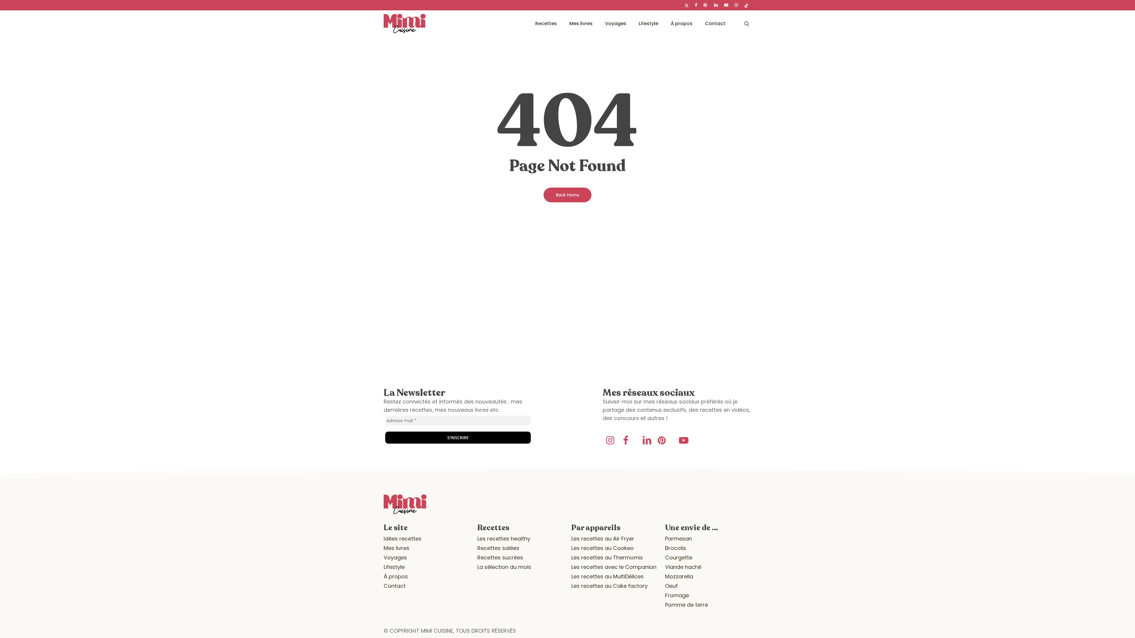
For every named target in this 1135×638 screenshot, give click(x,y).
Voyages (395, 557)
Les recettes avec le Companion (613, 567)
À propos (396, 576)
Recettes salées (498, 548)
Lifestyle (394, 567)
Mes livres (396, 548)
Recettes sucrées (500, 557)
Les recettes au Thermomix (607, 557)
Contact (395, 586)
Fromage (677, 595)
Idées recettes (402, 538)
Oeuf (671, 586)
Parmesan (678, 538)
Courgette (678, 557)
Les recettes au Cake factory (609, 586)
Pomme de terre (686, 604)
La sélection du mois (504, 567)
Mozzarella (679, 576)
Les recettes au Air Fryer (602, 538)
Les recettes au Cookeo (602, 548)
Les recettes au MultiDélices (607, 576)
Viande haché (683, 567)
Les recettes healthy (503, 538)
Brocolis (675, 548)
